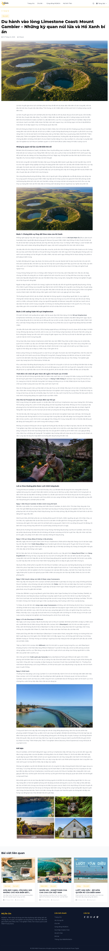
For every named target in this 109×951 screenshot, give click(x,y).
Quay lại (6, 11)
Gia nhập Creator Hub (61, 930)
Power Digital (75, 948)
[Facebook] (84, 917)
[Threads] (97, 917)
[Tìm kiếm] (93, 3)
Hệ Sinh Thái (67, 3)
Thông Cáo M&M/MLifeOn (63, 939)
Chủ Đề (39, 3)
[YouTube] (91, 917)
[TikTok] (94, 917)
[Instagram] (88, 917)
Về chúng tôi (58, 920)
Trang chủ (30, 3)
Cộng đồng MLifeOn (53, 3)
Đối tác (56, 936)
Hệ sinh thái (58, 933)
